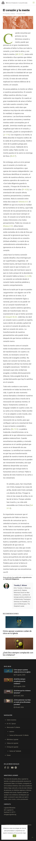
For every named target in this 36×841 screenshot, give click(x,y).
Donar (9, 755)
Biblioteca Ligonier (12, 739)
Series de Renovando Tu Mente (18, 735)
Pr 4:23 (25, 189)
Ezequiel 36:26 (11, 317)
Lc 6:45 (28, 276)
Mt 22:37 (19, 54)
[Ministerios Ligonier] (14, 2)
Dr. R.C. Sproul (11, 723)
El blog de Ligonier (12, 747)
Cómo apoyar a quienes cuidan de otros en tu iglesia (17, 632)
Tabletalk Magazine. (12, 579)
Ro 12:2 (14, 429)
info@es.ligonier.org (10, 814)
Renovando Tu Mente (13, 727)
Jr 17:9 (6, 135)
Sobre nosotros (11, 720)
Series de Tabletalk (15, 751)
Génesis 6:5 (23, 202)
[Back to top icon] (32, 837)
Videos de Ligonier (12, 743)
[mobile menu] (33, 2)
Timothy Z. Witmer (10, 13)
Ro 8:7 (13, 156)
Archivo (11, 731)
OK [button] (14, 835)
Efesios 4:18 (8, 226)
